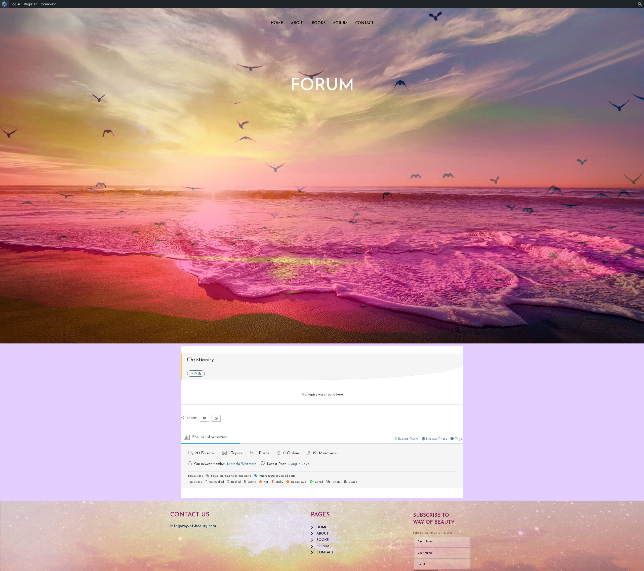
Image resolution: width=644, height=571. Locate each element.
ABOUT (297, 23)
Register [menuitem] (30, 4)
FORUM (340, 23)
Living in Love (298, 464)
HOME (277, 23)
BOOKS (319, 23)
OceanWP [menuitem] (48, 4)
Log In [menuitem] (15, 4)
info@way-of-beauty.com (193, 525)
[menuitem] (4, 4)
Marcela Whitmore (241, 464)
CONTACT (364, 23)
